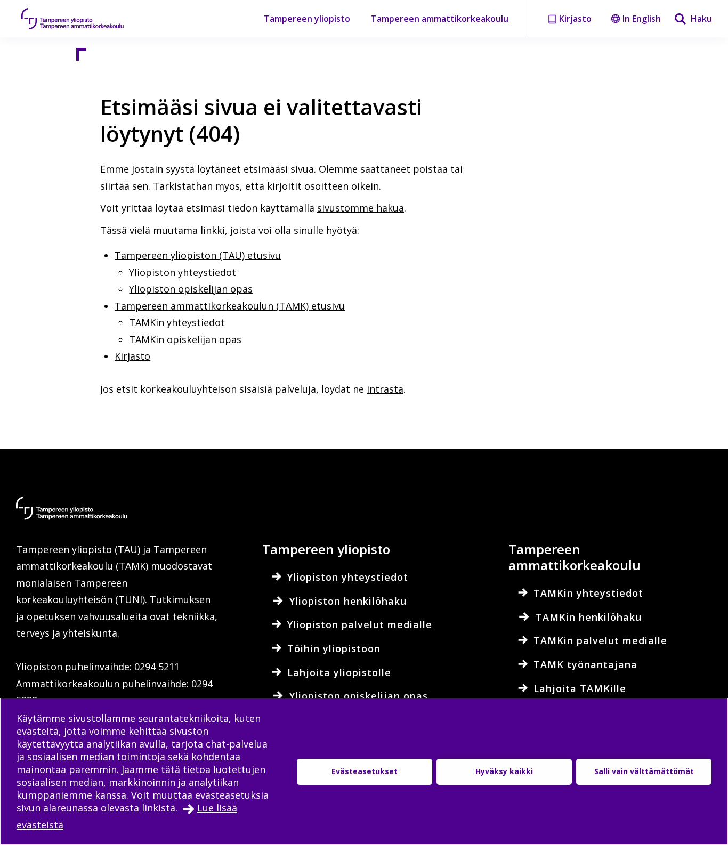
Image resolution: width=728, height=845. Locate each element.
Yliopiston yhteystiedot (182, 272)
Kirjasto (132, 356)
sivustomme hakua (360, 207)
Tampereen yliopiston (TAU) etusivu (198, 255)
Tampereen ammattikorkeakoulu (439, 19)
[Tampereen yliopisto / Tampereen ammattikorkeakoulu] (82, 18)
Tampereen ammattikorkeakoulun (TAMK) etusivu (230, 305)
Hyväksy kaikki (504, 771)
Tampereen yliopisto (307, 19)
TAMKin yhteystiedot (177, 322)
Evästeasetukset (364, 771)
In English (641, 19)
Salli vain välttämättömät (644, 771)
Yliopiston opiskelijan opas (191, 288)
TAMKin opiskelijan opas (185, 339)
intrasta (385, 389)
